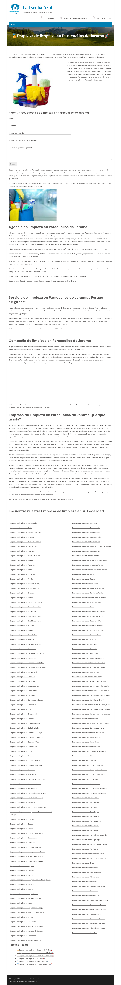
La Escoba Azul (37, 7)
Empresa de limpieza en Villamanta (85, 891)
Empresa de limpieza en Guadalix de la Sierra (26, 833)
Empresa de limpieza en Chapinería (23, 705)
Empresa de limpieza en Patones (84, 579)
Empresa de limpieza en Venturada (85, 868)
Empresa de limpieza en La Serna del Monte (88, 728)
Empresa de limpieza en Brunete (22, 639)
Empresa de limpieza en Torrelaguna (85, 779)
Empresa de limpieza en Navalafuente (86, 532)
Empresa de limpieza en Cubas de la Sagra (25, 760)
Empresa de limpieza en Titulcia (84, 760)
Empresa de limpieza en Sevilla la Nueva (87, 737)
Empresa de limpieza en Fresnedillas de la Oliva (27, 779)
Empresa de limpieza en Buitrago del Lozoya (26, 644)
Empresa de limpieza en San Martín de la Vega (89, 700)
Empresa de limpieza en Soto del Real (86, 747)
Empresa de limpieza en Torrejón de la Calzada (89, 770)
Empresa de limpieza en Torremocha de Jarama (89, 788)
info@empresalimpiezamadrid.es (75, 18)
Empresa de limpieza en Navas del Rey (86, 551)
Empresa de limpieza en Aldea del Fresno (25, 556)
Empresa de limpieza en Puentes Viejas (86, 635)
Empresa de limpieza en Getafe (21, 824)
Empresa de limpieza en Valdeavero (85, 807)
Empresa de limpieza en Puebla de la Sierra (88, 630)
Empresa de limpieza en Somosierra (85, 742)
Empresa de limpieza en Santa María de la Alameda (91, 714)
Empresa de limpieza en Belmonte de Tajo (25, 607)
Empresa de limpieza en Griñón (21, 829)
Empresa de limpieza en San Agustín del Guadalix (90, 686)
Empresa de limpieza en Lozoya (21, 875)
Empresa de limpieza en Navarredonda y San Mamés (91, 546)
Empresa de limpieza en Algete (21, 560)
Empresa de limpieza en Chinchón (22, 709)
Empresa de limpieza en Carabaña (22, 681)
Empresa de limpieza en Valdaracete (85, 802)
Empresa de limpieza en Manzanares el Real (26, 898)
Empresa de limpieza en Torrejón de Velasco (88, 774)
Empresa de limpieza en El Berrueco (23, 612)
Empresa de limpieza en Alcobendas (23, 546)
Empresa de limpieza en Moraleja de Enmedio (26, 931)
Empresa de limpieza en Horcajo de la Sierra (26, 847)
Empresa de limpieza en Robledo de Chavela (88, 667)
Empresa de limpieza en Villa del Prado (86, 872)
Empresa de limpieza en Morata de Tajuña (25, 940)
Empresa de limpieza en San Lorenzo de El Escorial (91, 695)
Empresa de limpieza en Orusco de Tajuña (87, 565)
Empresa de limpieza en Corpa (21, 751)
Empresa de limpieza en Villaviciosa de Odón (88, 923)
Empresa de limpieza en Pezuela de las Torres (89, 598)
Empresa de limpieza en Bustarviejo (23, 649)
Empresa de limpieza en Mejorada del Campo (26, 908)
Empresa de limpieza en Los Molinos (23, 922)
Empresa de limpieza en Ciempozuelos (24, 714)
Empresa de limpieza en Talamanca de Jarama (89, 751)
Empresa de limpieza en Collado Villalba (24, 728)
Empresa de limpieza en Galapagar (23, 802)
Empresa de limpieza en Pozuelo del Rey (87, 621)
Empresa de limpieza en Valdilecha (85, 849)
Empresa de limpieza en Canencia (22, 677)
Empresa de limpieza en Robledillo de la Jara (88, 663)
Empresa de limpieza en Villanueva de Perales (89, 905)
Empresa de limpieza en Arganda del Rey (25, 584)
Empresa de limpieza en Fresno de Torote (25, 784)
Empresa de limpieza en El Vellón (84, 863)
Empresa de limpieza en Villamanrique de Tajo (89, 886)
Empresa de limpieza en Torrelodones (86, 784)
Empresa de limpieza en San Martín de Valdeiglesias (91, 705)
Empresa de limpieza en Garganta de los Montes (28, 807)
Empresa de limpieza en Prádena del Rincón (88, 625)
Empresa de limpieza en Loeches (22, 870)
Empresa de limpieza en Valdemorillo (85, 826)
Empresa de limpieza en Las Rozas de (86, 677)
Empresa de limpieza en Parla (83, 574)
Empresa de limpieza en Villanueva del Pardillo (89, 909)
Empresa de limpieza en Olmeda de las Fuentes (89, 560)
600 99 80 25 (49, 18)
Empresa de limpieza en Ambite (21, 570)
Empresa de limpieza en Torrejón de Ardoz (88, 765)
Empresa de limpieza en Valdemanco (85, 816)
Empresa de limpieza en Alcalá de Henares (25, 542)
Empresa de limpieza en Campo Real (23, 672)
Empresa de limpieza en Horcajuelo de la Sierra (27, 852)
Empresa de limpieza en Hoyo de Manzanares (26, 856)
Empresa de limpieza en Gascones (22, 819)
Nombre (11, 118)
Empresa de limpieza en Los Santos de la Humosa (90, 723)
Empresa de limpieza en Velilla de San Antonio (89, 858)
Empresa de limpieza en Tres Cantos (85, 798)
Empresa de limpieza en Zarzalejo (84, 933)
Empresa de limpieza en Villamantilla (85, 896)
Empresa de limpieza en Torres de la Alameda (89, 793)
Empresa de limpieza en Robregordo (85, 672)
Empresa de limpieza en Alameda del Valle (25, 532)
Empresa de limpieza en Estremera (23, 774)
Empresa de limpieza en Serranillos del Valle (88, 733)
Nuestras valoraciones (91, 71)
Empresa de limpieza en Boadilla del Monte (25, 621)
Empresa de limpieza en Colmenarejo (23, 747)
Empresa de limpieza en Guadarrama (23, 838)
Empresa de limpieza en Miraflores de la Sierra (27, 912)
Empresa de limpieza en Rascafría (84, 644)
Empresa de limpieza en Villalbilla (84, 882)
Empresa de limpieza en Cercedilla (22, 695)
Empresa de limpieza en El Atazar (22, 593)
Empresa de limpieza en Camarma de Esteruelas (28, 667)
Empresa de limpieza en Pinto (83, 607)
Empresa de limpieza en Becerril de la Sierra (26, 602)
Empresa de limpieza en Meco (21, 903)
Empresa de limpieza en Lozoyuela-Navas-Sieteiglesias (30, 880)
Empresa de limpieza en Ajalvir (21, 528)
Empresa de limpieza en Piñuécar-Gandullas (88, 612)
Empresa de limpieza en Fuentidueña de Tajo (26, 798)
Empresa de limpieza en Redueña (84, 649)
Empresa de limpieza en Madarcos (22, 884)
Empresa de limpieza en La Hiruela (22, 842)
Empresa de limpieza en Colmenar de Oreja (26, 733)
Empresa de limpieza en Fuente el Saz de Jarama (28, 793)
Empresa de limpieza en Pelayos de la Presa (88, 588)
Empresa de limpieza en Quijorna (84, 639)
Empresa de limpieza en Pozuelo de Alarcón (88, 616)
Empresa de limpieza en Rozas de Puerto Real (89, 681)
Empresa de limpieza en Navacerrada (86, 528)
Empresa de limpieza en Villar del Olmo (86, 914)
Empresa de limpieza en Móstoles (84, 523)
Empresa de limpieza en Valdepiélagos (86, 840)
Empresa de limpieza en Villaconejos (85, 877)
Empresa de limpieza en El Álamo (22, 537)
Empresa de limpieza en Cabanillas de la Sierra (27, 653)
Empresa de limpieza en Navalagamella (86, 537)
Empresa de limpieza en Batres (21, 598)
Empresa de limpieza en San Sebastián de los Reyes (91, 709)
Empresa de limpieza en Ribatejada (85, 653)
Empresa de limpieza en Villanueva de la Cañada (90, 900)
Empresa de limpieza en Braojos (21, 630)
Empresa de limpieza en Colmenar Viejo (24, 742)
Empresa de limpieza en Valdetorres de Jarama (89, 844)
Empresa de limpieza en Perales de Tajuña (87, 593)
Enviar (13, 164)
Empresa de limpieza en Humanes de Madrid (26, 861)
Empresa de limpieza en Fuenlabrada (23, 788)
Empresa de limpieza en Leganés (22, 866)
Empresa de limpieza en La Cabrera (23, 658)
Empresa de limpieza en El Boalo (22, 625)
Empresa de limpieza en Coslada (22, 756)
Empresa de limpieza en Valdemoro (85, 830)
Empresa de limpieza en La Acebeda (23, 523)
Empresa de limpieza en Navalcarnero (86, 542)
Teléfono (12, 126)
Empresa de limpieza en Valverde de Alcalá (88, 854)
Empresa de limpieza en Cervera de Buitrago (26, 700)
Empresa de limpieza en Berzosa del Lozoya (26, 616)
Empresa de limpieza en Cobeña (22, 719)
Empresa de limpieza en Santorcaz (85, 719)
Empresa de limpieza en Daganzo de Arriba (26, 765)
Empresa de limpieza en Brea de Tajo (23, 635)
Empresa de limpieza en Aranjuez (22, 579)
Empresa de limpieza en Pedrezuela (85, 584)
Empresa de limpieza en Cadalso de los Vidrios (27, 663)
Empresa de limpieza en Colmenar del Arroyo (26, 737)
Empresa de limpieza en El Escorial (22, 770)
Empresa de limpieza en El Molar (22, 917)
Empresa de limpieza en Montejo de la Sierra (26, 926)
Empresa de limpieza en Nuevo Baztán (86, 556)
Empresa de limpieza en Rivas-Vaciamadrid (88, 658)
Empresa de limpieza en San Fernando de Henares (90, 691)
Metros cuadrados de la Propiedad (23, 140)
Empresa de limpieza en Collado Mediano (25, 723)
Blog (13, 24)
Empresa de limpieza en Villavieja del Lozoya (88, 928)
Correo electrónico (17, 133)
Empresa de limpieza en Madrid (21, 889)
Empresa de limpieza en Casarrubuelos (24, 686)
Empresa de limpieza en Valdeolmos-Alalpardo (89, 835)
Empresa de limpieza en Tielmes (84, 756)
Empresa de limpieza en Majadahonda (24, 894)
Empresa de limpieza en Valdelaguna (85, 812)
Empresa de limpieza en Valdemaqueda (86, 821)
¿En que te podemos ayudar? (20, 148)
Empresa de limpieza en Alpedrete (22, 565)
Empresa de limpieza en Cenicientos (23, 691)
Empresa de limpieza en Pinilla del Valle (86, 602)
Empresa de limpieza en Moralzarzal (23, 936)
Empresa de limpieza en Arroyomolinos (24, 588)
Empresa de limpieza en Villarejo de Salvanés (88, 919)
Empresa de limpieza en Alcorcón (22, 551)
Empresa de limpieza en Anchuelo (22, 574)
